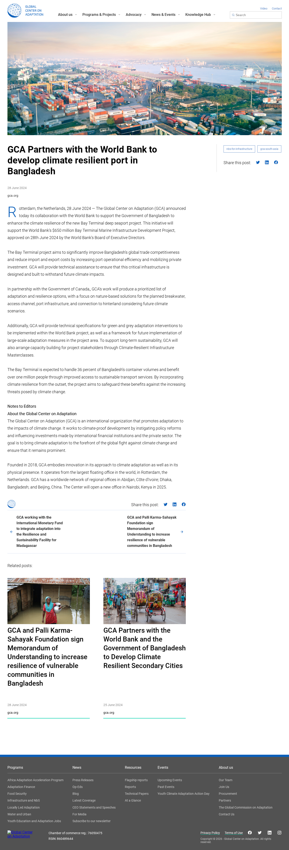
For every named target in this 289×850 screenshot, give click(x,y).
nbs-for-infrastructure (239, 149)
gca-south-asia (269, 149)
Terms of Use (234, 833)
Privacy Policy (210, 833)
